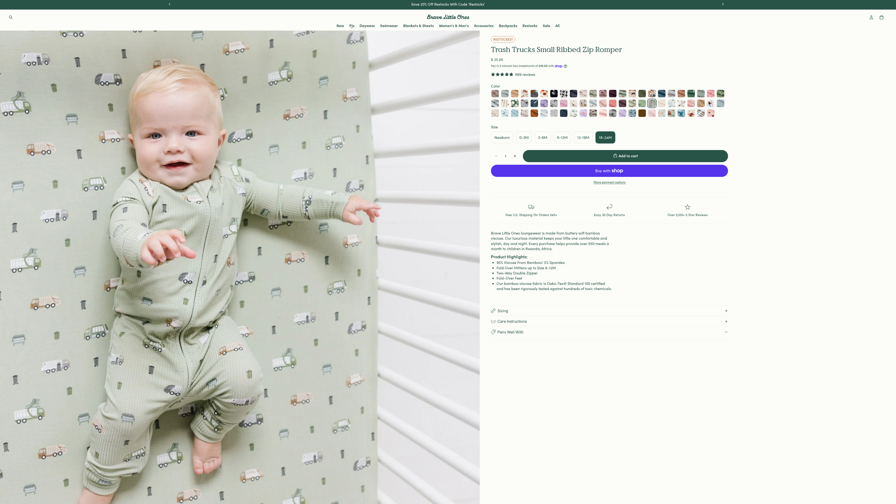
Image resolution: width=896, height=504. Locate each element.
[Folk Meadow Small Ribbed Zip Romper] (603, 93)
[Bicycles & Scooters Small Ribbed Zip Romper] (495, 103)
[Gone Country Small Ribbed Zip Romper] (524, 113)
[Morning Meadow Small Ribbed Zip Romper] (573, 113)
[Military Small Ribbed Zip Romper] (632, 103)
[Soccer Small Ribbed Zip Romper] (720, 93)
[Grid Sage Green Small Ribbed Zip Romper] (593, 93)
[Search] (11, 17)
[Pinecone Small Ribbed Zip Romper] (642, 113)
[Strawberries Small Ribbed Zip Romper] (710, 113)
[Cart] (881, 17)
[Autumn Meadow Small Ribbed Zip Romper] (652, 93)
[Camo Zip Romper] (593, 113)
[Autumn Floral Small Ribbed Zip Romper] (583, 103)
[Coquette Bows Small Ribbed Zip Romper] (603, 103)
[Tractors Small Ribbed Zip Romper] (632, 93)
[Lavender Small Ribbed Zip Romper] (622, 113)
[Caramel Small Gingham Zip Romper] (701, 103)
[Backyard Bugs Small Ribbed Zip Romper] (622, 93)
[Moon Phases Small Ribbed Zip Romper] (554, 93)
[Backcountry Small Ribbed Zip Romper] (583, 93)
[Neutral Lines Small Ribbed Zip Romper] (681, 93)
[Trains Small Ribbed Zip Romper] (524, 103)
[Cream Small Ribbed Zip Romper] (661, 103)
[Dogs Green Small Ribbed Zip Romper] (691, 93)
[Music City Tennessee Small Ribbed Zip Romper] (691, 113)
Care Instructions (512, 321)
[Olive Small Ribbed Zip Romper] (642, 93)
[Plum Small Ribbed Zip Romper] (622, 103)
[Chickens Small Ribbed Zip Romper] (495, 113)
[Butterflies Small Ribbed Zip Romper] (671, 103)
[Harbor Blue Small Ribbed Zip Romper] (720, 103)
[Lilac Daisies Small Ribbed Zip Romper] (544, 103)
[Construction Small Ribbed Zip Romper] (505, 103)
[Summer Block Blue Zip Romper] (632, 113)
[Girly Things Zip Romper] (710, 93)
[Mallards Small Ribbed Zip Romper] (505, 93)
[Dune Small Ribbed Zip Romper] (514, 93)
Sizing (502, 310)
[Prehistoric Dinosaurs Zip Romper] (573, 103)
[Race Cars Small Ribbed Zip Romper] (593, 103)
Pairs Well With (510, 332)
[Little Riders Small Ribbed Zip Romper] (612, 113)
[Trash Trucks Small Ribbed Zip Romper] (652, 103)
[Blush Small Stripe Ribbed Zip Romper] (603, 113)
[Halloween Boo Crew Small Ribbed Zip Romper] (534, 93)
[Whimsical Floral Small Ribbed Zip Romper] (661, 113)
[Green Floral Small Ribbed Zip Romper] (514, 103)
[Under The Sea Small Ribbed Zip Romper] (505, 113)
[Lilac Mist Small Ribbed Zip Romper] (563, 103)
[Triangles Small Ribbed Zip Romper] (573, 93)
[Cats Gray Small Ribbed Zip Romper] (671, 93)
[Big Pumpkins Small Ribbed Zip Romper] (544, 93)
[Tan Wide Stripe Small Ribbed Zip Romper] (701, 113)
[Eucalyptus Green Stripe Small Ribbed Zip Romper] (701, 93)
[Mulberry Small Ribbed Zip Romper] (612, 93)
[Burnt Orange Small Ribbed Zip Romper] (534, 113)
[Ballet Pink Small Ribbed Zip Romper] (652, 113)
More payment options (610, 182)
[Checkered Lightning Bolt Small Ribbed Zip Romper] (563, 93)
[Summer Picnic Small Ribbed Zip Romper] (671, 113)
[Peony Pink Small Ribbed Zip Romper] (612, 103)
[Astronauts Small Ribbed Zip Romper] (534, 103)
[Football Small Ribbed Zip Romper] (495, 93)
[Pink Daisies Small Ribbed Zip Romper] (681, 103)
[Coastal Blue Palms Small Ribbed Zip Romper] (681, 113)
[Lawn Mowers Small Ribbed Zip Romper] (642, 103)
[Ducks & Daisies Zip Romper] (691, 103)
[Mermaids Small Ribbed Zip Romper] (710, 103)
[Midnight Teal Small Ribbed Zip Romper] (661, 93)
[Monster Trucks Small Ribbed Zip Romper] (554, 103)
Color (495, 86)
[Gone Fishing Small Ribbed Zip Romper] (514, 113)
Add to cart (628, 155)
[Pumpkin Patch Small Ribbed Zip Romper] (524, 93)
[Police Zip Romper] (544, 113)
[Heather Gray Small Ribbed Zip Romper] (554, 113)
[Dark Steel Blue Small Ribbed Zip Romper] (563, 113)
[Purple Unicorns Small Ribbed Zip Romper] (583, 113)
